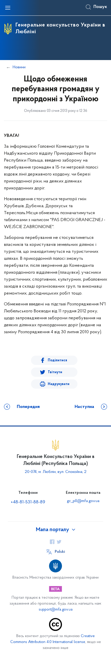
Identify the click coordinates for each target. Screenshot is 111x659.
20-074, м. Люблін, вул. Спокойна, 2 (55, 472)
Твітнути (55, 372)
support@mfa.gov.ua (56, 610)
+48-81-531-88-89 (28, 502)
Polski (60, 552)
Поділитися (57, 360)
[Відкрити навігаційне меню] (7, 7)
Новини (19, 67)
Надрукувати (58, 384)
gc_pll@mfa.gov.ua (83, 501)
